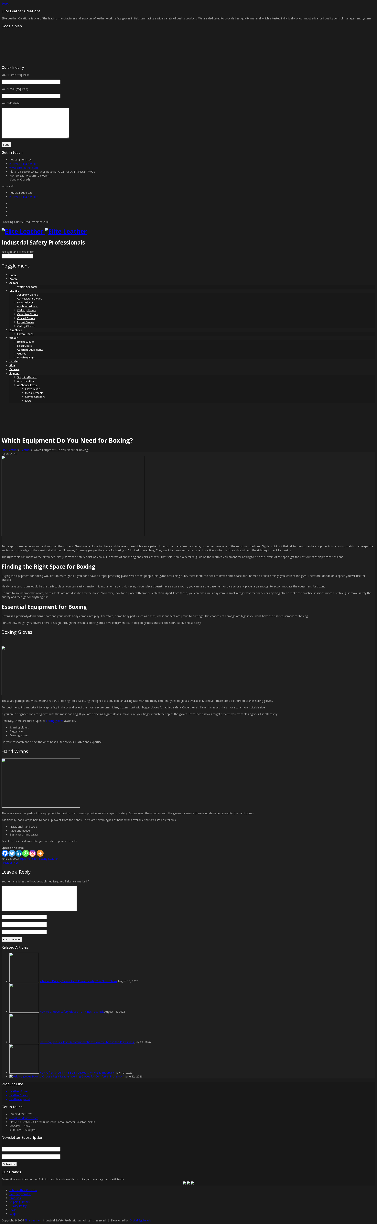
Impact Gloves (25, 322)
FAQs (28, 400)
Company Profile (20, 1194)
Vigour (13, 338)
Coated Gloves (26, 318)
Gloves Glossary (35, 397)
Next (16, 862)
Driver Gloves (25, 302)
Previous (7, 862)
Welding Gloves (26, 310)
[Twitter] (11, 853)
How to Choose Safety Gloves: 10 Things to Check (72, 1011)
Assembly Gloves (27, 294)
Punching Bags (26, 357)
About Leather (25, 381)
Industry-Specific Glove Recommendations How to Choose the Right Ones (87, 1042)
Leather (25, 450)
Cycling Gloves (26, 326)
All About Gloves (27, 385)
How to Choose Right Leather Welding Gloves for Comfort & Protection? (78, 1076)
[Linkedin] (18, 853)
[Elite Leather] (44, 231)
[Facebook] (5, 853)
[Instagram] (32, 853)
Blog (12, 365)
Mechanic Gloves (27, 306)
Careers (14, 369)
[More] (40, 853)
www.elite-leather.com (23, 167)
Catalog (14, 361)
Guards (21, 353)
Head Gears (24, 345)
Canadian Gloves (27, 314)
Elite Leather (9, 450)
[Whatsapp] (25, 853)
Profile (13, 279)
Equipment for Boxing (33, 858)
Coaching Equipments (30, 349)
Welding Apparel (27, 287)
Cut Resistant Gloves (29, 298)
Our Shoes (15, 330)
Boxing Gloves (25, 342)
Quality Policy (18, 1206)
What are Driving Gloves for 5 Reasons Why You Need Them (78, 981)
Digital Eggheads (140, 1220)
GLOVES (14, 290)
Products (15, 1198)
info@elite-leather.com (23, 164)
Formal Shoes (25, 334)
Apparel (14, 283)
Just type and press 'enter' (18, 252)
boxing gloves (54, 721)
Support (14, 373)
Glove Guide (32, 389)
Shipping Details (27, 377)
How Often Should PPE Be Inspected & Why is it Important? (77, 1072)
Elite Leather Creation (23, 1190)
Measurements (34, 393)
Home (13, 275)
